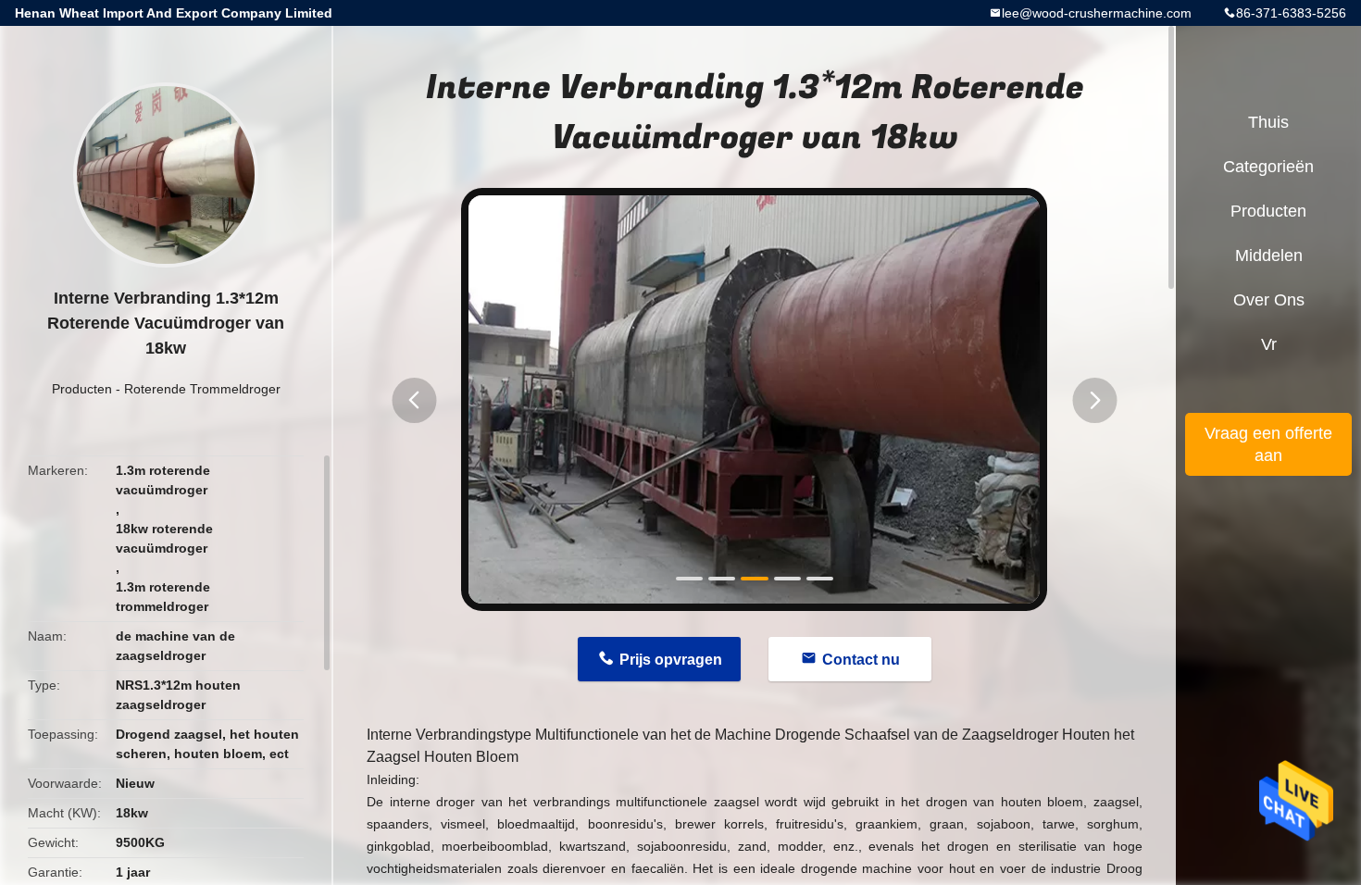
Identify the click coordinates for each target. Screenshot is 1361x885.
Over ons (1269, 300)
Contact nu (861, 659)
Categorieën (1268, 166)
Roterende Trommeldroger (202, 388)
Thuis (1268, 122)
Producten (82, 388)
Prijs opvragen (670, 659)
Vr (1269, 344)
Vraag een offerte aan (1268, 444)
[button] (414, 400)
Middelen (1269, 255)
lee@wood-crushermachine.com (1097, 13)
